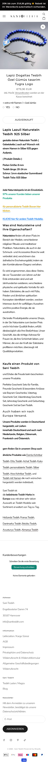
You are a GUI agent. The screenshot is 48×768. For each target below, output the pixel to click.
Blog (5, 688)
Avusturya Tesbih (12, 530)
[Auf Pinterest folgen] (18, 740)
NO (17, 107)
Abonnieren (15, 728)
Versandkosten (22, 92)
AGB (5, 641)
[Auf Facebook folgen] (4, 740)
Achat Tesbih (29, 461)
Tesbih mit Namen (12, 478)
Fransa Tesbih (27, 517)
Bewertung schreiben (24, 567)
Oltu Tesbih (16, 461)
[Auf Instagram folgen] (11, 740)
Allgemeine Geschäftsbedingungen (21, 663)
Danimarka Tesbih (12, 523)
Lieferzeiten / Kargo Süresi (16, 636)
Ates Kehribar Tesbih (20, 473)
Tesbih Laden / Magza (14, 683)
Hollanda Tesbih (11, 517)
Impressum (8, 647)
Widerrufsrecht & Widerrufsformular (21, 658)
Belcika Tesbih (29, 523)
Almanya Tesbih (30, 530)
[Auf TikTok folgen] (24, 740)
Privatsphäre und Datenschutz (18, 652)
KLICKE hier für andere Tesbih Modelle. (23, 219)
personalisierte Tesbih (21, 467)
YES (8, 107)
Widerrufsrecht (10, 669)
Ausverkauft (24, 119)
